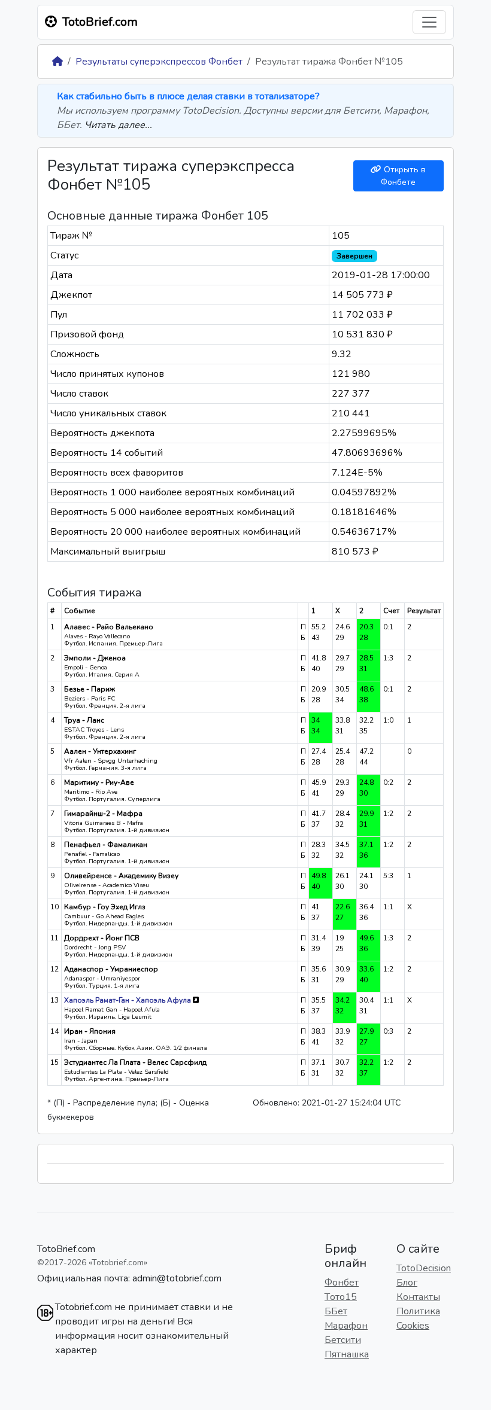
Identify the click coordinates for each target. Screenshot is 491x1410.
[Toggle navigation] (429, 22)
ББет (336, 1311)
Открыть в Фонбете (403, 176)
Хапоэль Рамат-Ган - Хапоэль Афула (128, 1000)
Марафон (346, 1325)
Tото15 (341, 1297)
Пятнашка (347, 1354)
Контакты (418, 1297)
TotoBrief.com (66, 1249)
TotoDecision (423, 1268)
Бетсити (343, 1340)
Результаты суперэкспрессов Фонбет (159, 61)
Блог (406, 1282)
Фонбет (342, 1282)
